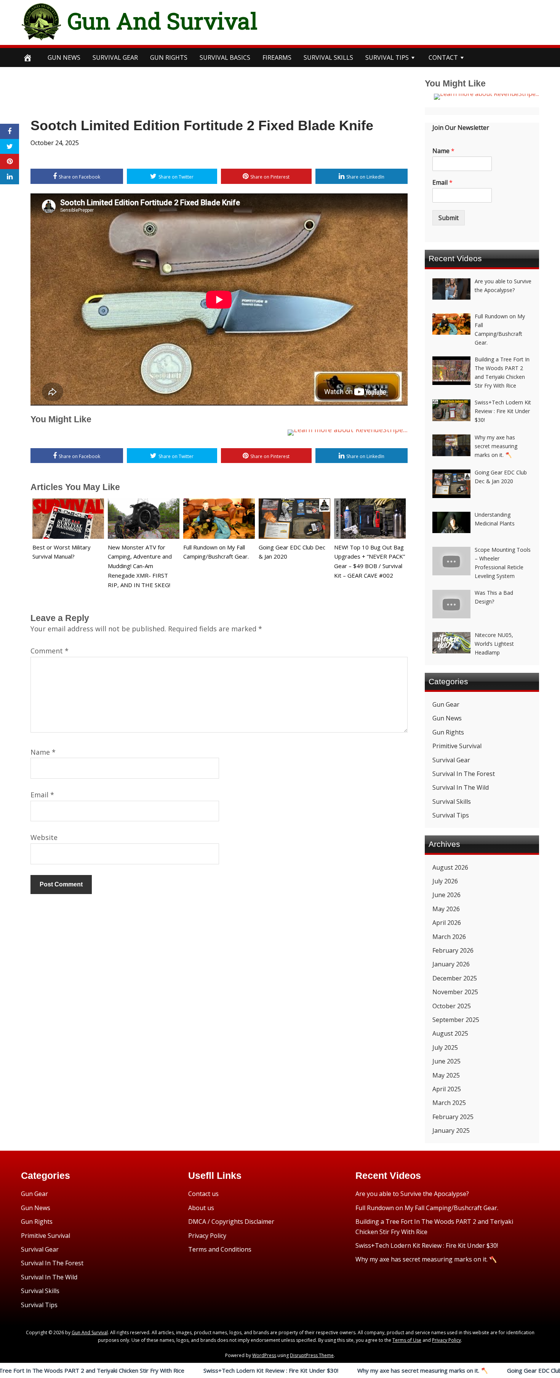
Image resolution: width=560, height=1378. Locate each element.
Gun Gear (445, 704)
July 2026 (445, 881)
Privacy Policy (207, 1235)
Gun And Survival (162, 20)
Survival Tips (450, 815)
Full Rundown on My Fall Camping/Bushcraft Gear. (426, 1208)
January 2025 (451, 1130)
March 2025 (449, 1103)
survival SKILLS (328, 57)
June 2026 (446, 895)
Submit (448, 218)
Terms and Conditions (219, 1249)
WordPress (264, 1355)
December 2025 (454, 978)
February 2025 (453, 1117)
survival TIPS (387, 57)
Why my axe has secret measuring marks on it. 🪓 (363, 1370)
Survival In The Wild (460, 787)
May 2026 (446, 909)
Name (43, 752)
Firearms (276, 57)
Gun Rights (168, 57)
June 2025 (446, 1061)
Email (42, 794)
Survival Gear (451, 760)
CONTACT (443, 57)
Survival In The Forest (463, 774)
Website (44, 837)
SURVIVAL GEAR (115, 57)
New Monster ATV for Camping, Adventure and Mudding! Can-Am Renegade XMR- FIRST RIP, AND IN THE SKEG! (140, 566)
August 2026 (450, 867)
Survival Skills (451, 801)
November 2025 (455, 992)
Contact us (203, 1194)
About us (201, 1208)
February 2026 (453, 950)
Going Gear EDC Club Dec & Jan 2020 (496, 1370)
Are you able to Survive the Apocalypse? (412, 1194)
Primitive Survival (457, 746)
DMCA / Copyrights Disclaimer (231, 1221)
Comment (49, 650)
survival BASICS (225, 57)
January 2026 (451, 964)
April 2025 (446, 1089)
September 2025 (455, 1020)
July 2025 (445, 1047)
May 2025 (446, 1075)
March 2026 (449, 937)
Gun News (64, 57)
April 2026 (446, 922)
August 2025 (450, 1033)
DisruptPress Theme (312, 1355)
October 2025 (451, 1006)
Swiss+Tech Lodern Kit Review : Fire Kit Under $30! (211, 1370)
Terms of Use (406, 1340)
